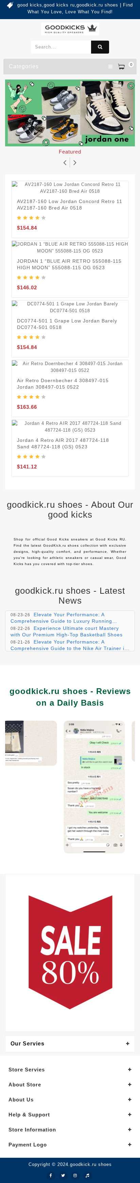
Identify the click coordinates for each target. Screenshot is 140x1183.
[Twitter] (63, 1175)
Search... (100, 47)
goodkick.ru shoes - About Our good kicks (70, 510)
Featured (70, 152)
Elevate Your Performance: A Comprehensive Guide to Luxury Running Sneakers (61, 621)
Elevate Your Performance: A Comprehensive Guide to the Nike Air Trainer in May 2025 (69, 648)
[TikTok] (87, 1175)
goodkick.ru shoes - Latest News (70, 596)
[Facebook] (51, 1175)
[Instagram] (75, 1175)
